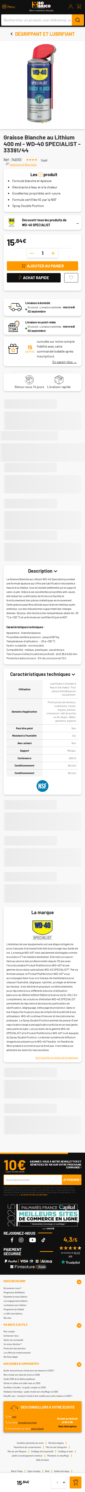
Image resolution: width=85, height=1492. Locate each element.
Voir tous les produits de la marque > (57, 1057)
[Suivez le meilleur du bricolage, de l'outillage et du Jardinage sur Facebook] (12, 1240)
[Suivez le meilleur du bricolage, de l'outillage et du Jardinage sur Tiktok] (43, 1240)
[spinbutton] (42, 253)
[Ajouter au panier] (75, 1482)
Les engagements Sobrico (16, 1301)
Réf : (7, 160)
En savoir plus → (64, 362)
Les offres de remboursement (17, 1352)
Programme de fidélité (14, 1309)
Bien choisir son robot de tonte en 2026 (22, 1374)
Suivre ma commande (13, 1340)
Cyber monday (33, 1471)
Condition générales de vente (30, 1443)
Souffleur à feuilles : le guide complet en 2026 (25, 1387)
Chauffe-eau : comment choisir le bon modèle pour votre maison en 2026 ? (38, 1396)
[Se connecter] (70, 6)
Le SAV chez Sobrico (13, 1313)
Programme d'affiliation (14, 1292)
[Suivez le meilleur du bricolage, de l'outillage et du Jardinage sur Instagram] (21, 1240)
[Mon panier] (79, 6)
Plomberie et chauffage (58, 1455)
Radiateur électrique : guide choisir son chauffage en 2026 (31, 1391)
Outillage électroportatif (42, 1451)
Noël (47, 1471)
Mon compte (9, 1331)
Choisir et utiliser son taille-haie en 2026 (22, 1383)
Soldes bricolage (61, 1471)
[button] (8, 6)
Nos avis (7, 1318)
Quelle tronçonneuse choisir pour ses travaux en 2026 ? (29, 1370)
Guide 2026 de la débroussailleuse (19, 1379)
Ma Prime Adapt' (11, 1357)
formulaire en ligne (27, 1422)
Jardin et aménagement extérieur (27, 1455)
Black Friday (17, 1471)
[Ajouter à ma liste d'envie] (71, 277)
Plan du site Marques (17, 1451)
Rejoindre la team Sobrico (15, 1296)
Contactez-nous (11, 1335)
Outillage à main (65, 1451)
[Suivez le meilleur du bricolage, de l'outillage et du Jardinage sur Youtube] (32, 1240)
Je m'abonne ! (72, 1179)
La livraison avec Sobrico (15, 1305)
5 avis (44, 160)
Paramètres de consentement (27, 1447)
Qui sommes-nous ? (12, 1288)
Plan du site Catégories (56, 1447)
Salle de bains (42, 1460)
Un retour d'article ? (12, 1344)
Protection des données (15, 1348)
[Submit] (78, 20)
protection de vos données (34, 1194)
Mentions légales (56, 1443)
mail (14, 1416)
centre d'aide (37, 1428)
